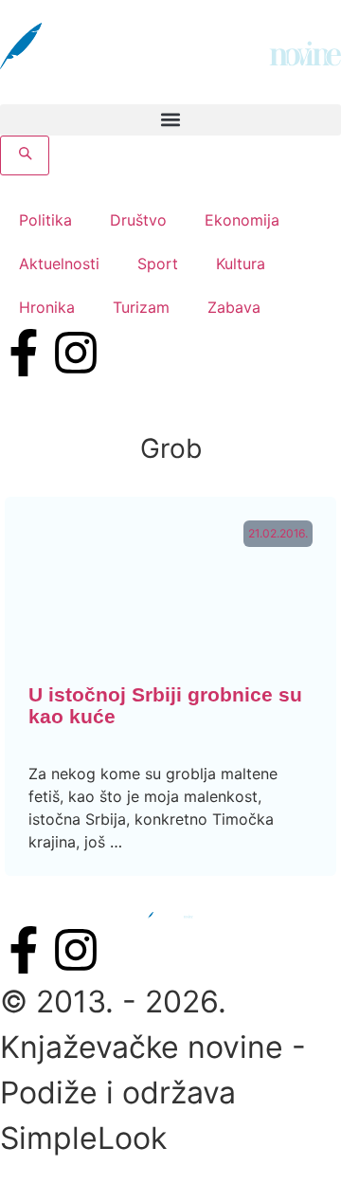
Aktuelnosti (59, 263)
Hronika (47, 307)
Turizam (141, 307)
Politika (45, 219)
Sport (157, 263)
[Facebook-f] (23, 352)
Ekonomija (242, 219)
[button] (170, 120)
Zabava (233, 307)
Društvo (138, 219)
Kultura (240, 263)
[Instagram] (75, 352)
